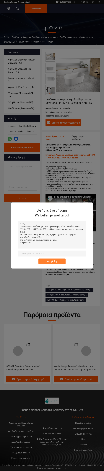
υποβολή (52, 261)
